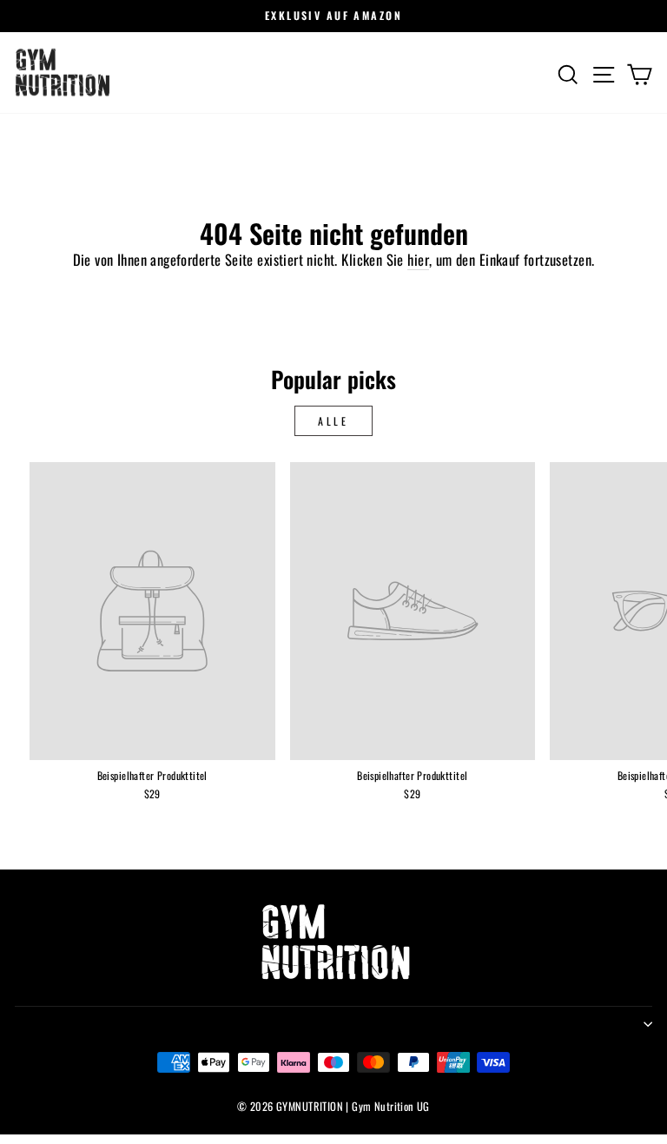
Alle (333, 420)
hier (418, 259)
